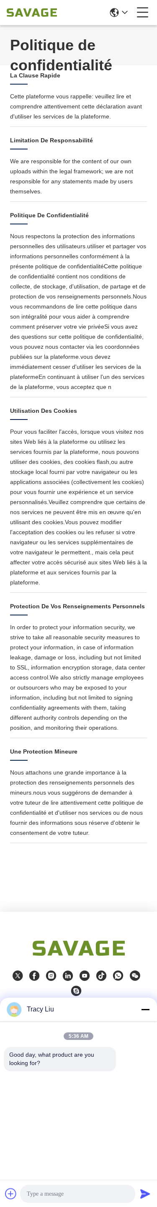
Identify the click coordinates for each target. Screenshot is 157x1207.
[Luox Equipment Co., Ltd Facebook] (34, 976)
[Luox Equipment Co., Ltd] (32, 12)
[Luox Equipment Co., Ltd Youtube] (84, 976)
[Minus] (145, 1009)
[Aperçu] (79, 958)
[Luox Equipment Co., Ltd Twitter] (17, 976)
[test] (76, 991)
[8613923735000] (118, 976)
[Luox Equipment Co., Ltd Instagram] (51, 976)
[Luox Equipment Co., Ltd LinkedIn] (68, 976)
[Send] (145, 1193)
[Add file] (11, 1193)
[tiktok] (101, 976)
